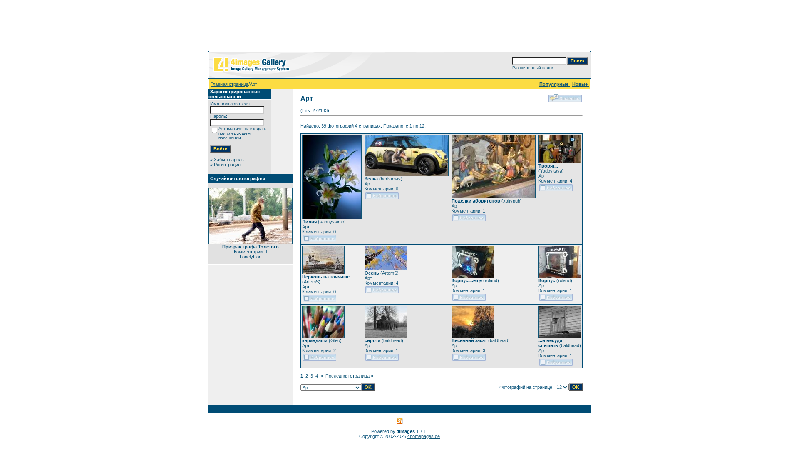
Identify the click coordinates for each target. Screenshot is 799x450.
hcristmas (391, 178)
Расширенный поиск (532, 67)
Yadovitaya (551, 170)
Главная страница (229, 84)
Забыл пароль (229, 159)
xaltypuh (511, 200)
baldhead (392, 340)
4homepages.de (423, 436)
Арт (306, 226)
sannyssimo (332, 221)
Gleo (335, 340)
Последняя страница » (349, 375)
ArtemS (311, 281)
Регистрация (227, 164)
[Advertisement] (399, 27)
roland (491, 280)
